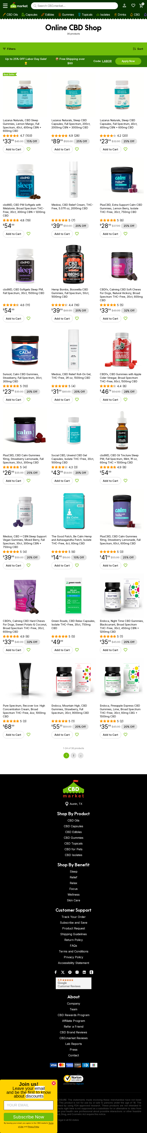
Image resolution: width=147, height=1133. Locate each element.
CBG (137, 14)
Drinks (122, 14)
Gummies (68, 14)
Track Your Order (73, 917)
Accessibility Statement (73, 963)
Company (73, 1003)
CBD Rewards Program (73, 1015)
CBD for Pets (73, 849)
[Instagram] (77, 973)
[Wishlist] (132, 5)
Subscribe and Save (73, 922)
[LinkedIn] (84, 973)
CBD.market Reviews (74, 1038)
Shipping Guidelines (73, 934)
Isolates (105, 14)
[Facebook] (55, 973)
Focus (73, 889)
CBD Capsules (73, 826)
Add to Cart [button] (13, 149)
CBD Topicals (73, 843)
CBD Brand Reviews (73, 1032)
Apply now (128, 61)
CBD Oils (12, 14)
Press (73, 1049)
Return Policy (73, 940)
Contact (73, 1055)
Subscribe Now (28, 1117)
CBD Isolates (73, 855)
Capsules (31, 14)
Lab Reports (73, 1044)
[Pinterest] (70, 973)
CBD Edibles (73, 832)
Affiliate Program (73, 1021)
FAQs (73, 945)
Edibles (49, 14)
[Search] (35, 5)
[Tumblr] (91, 973)
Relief (73, 877)
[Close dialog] (53, 1083)
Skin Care (73, 900)
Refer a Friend (73, 1026)
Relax (73, 883)
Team (73, 1009)
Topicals (87, 14)
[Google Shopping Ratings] (73, 983)
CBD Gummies (73, 837)
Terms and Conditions (73, 951)
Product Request (73, 928)
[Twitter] (63, 973)
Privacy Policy (73, 957)
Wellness (74, 894)
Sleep (73, 871)
